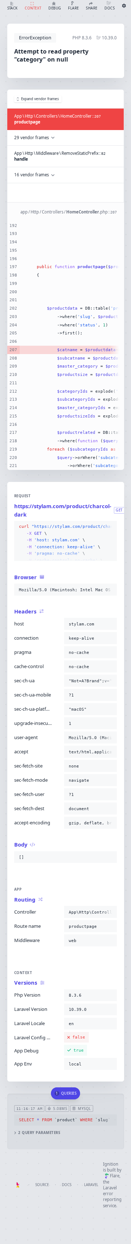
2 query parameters (39, 1132)
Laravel (91, 1184)
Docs (66, 1184)
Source (42, 1184)
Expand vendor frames (40, 99)
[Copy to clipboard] (110, 526)
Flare (114, 1175)
